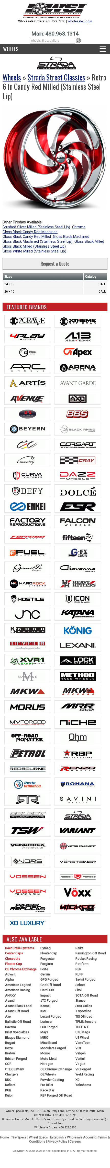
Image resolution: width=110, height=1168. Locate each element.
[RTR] (27, 799)
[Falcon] (77, 521)
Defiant (10, 1085)
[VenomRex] (27, 845)
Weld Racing (84, 1074)
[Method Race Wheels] (77, 675)
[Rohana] (77, 783)
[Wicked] (77, 907)
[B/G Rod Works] (27, 413)
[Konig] (77, 629)
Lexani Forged (50, 1016)
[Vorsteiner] (77, 861)
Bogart (10, 1043)
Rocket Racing (86, 959)
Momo (45, 1053)
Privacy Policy (57, 1141)
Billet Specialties (17, 1032)
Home (4, 1137)
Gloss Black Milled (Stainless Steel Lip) (34, 246)
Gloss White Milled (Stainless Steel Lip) (34, 251)
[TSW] (27, 830)
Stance (80, 1000)
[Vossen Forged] (77, 876)
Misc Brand (48, 1043)
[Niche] (77, 722)
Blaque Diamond (17, 1037)
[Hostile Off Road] (27, 598)
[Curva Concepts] (27, 475)
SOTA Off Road (86, 995)
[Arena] (77, 367)
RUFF (79, 974)
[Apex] (77, 352)
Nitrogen (46, 1064)
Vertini (80, 1059)
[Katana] (77, 614)
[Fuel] (27, 552)
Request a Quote (55, 263)
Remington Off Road (90, 953)
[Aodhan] (27, 352)
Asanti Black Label (18, 1006)
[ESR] (77, 506)
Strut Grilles (83, 1006)
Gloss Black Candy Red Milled (27, 236)
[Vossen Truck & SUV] (27, 891)
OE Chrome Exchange (21, 969)
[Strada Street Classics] (77, 814)
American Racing (17, 990)
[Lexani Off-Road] (27, 660)
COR (8, 1064)
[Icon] (77, 598)
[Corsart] (77, 444)
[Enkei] (27, 506)
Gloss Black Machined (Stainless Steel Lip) (37, 241)
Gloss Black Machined (71, 236)
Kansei (45, 1006)
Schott (80, 985)
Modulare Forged (53, 1048)
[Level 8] (27, 645)
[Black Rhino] (77, 429)
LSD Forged (49, 1027)
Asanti (10, 1000)
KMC (43, 1011)
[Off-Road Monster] (27, 737)
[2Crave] (27, 321)
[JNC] (27, 614)
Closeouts (12, 959)
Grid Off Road (50, 985)
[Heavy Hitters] (77, 583)
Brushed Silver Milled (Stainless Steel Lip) (36, 227)
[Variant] (77, 830)
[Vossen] (27, 876)
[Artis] (27, 382)
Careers (75, 1141)
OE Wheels (48, 1074)
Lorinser (46, 1022)
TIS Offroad (83, 1016)
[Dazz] (77, 475)
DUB (8, 1090)
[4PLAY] (27, 336)
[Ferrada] (27, 537)
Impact (45, 995)
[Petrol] (27, 753)
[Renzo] (77, 768)
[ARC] (27, 367)
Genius (45, 974)
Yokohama (83, 1085)
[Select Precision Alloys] (27, 814)
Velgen (80, 1053)
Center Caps (14, 953)
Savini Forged (85, 979)
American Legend (18, 985)
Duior (9, 1095)
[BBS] (77, 413)
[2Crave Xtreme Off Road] (77, 321)
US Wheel (82, 1037)
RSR (78, 969)
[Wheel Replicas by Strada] (27, 907)
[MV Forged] (27, 722)
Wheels (10, 49)
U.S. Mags (82, 1032)
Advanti (10, 974)
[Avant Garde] (77, 382)
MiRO (44, 1037)
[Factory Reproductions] (27, 521)
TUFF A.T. (82, 1027)
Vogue (80, 1064)
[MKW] (27, 691)
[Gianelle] (27, 568)
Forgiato (46, 964)
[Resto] (27, 783)
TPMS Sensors (85, 1022)
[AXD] (77, 398)
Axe (8, 1016)
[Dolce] (77, 490)
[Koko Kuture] (27, 629)
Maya (44, 1032)
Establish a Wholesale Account (73, 1137)
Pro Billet (46, 1085)
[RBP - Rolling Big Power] (77, 753)
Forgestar (47, 959)
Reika (79, 948)
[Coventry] (27, 460)
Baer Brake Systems (19, 948)
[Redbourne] (27, 768)
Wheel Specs (38, 1137)
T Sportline (83, 1011)
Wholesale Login (80, 21)
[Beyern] (27, 429)
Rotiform (82, 964)
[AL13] (77, 336)
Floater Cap (13, 964)
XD (77, 1080)
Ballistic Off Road (18, 1022)
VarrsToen (82, 1043)
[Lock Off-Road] (77, 660)
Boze (9, 1048)
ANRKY (10, 995)
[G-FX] (77, 552)
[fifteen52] (77, 537)
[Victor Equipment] (77, 845)
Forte (44, 969)
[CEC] (27, 444)
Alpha (9, 979)
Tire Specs (19, 1137)
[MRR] (77, 706)
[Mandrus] (27, 675)
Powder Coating (52, 1080)
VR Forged (83, 1069)
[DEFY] (27, 490)
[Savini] (77, 799)
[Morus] (27, 706)
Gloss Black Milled (89, 241)
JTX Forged (49, 1000)
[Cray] (77, 460)
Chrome (78, 227)
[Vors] (27, 861)
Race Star (47, 1090)
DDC (8, 1080)
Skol (78, 990)
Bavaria (10, 1027)
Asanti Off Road (17, 1011)
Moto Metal (48, 1059)
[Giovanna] (77, 568)
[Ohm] (77, 737)
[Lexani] (77, 645)
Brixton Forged (16, 1059)
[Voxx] (77, 891)
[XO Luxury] (27, 922)
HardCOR (47, 990)
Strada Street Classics (56, 77)
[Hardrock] (27, 583)
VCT (78, 1048)
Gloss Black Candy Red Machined (30, 232)
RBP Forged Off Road (56, 1095)
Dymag (45, 948)
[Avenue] (27, 398)
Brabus (10, 1053)
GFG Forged (49, 979)
